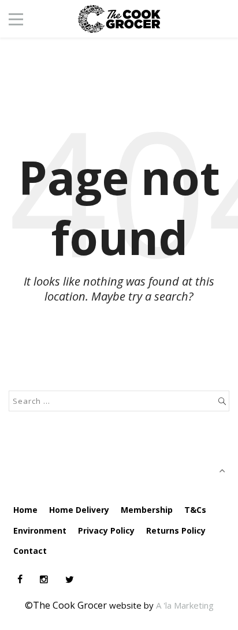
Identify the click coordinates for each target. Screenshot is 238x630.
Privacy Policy (106, 530)
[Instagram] (44, 579)
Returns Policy (176, 530)
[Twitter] (69, 579)
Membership (147, 509)
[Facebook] (20, 579)
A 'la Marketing (185, 605)
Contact (30, 550)
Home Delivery (79, 509)
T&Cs (195, 509)
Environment (39, 530)
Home (25, 509)
